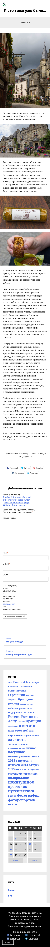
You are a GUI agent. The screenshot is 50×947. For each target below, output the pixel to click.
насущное (16, 752)
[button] (12, 468)
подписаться (9, 604)
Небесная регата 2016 (20, 708)
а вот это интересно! (21, 728)
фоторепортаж (21, 799)
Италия (13, 704)
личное (30, 748)
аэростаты (15, 735)
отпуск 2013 (24, 761)
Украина (21, 722)
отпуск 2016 (22, 769)
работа (12, 795)
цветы (12, 804)
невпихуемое (18, 756)
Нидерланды (15, 712)
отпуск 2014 (18, 764)
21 (11, 850)
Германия (16, 695)
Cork (10, 682)
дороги (27, 735)
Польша (29, 712)
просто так (17, 786)
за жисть (17, 739)
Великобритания (17, 690)
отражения (30, 773)
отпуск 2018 (15, 773)
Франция (27, 457)
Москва (30, 704)
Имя (5, 553)
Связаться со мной (24, 923)
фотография (28, 795)
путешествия (21, 790)
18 (30, 844)
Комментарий (9, 518)
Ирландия (25, 699)
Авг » (34, 860)
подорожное (18, 777)
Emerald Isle (22, 682)
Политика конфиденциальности (25, 926)
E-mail (6, 564)
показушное (21, 782)
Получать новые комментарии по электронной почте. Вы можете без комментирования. (10, 597)
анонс (31, 731)
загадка (35, 735)
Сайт (5, 575)
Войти (11, 890)
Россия (14, 716)
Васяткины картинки (20, 686)
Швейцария (13, 726)
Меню (8, 942)
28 (11, 855)
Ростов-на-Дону (23, 718)
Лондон (23, 704)
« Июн (15, 860)
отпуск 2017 (34, 770)
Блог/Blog (23, 454)
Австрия (35, 682)
